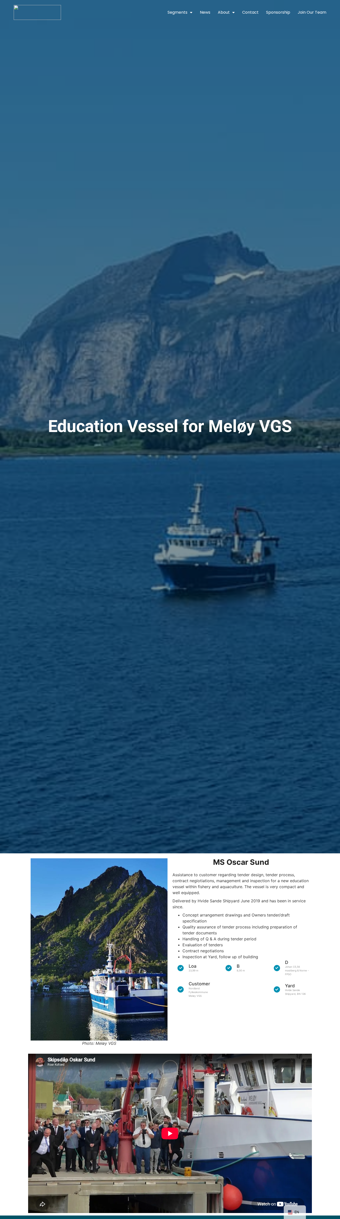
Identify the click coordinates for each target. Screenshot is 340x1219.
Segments (177, 12)
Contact (250, 12)
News (205, 12)
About (224, 12)
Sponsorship (278, 12)
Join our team (312, 12)
